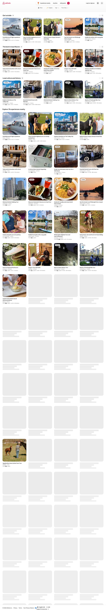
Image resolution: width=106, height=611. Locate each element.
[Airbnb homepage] (7, 3)
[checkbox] (50, 8)
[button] (6, 40)
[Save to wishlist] (19, 19)
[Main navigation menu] (101, 3)
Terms (20, 608)
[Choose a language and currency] (97, 3)
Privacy (15, 608)
